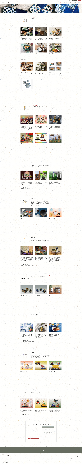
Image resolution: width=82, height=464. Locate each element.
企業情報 (71, 458)
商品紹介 (71, 454)
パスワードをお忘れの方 (70, 0)
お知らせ (78, 454)
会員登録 (79, 0)
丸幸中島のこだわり (72, 456)
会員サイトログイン (75, 0)
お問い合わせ (78, 456)
